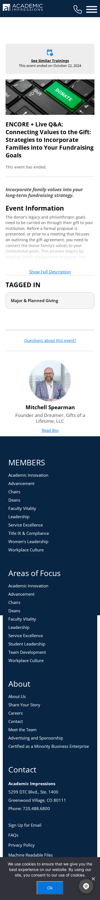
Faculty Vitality (22, 508)
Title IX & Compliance (28, 533)
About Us (17, 696)
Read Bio (50, 430)
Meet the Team (22, 729)
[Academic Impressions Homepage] (23, 7)
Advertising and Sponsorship (35, 738)
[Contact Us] (78, 9)
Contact (15, 721)
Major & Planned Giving (34, 300)
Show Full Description (50, 271)
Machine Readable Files (30, 855)
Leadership (18, 516)
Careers (15, 713)
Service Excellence (25, 525)
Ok (50, 888)
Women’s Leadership (28, 541)
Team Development (27, 652)
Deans (14, 500)
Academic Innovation (28, 475)
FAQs (13, 835)
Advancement (21, 483)
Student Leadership (26, 644)
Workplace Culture (26, 550)
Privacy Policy (21, 845)
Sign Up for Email (24, 825)
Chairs (14, 491)
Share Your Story (24, 704)
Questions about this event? (50, 340)
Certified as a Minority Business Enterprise (48, 746)
